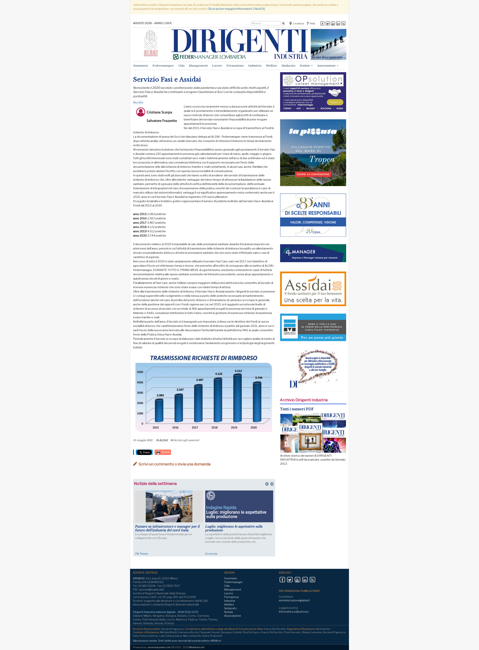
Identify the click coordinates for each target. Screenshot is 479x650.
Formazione (235, 65)
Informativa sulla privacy (294, 611)
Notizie (305, 65)
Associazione (326, 65)
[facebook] (322, 23)
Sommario (140, 65)
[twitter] (327, 23)
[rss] (343, 23)
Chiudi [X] (259, 8)
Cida (181, 65)
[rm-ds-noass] (328, 44)
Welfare (271, 65)
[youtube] (332, 23)
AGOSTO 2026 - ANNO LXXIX (152, 23)
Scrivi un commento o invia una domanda (174, 464)
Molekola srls (197, 647)
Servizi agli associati (186, 440)
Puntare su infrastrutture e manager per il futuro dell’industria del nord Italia (167, 528)
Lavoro (217, 65)
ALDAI (163, 440)
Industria (254, 65)
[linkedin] (338, 23)
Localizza (298, 23)
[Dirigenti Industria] (239, 44)
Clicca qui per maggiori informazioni (230, 8)
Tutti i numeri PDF (297, 409)
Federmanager (163, 65)
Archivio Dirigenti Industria (304, 400)
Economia (211, 553)
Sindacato (288, 65)
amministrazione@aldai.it (294, 600)
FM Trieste (141, 553)
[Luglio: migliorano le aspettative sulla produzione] (239, 506)
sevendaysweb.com (159, 647)
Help (312, 23)
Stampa (165, 452)
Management (198, 65)
